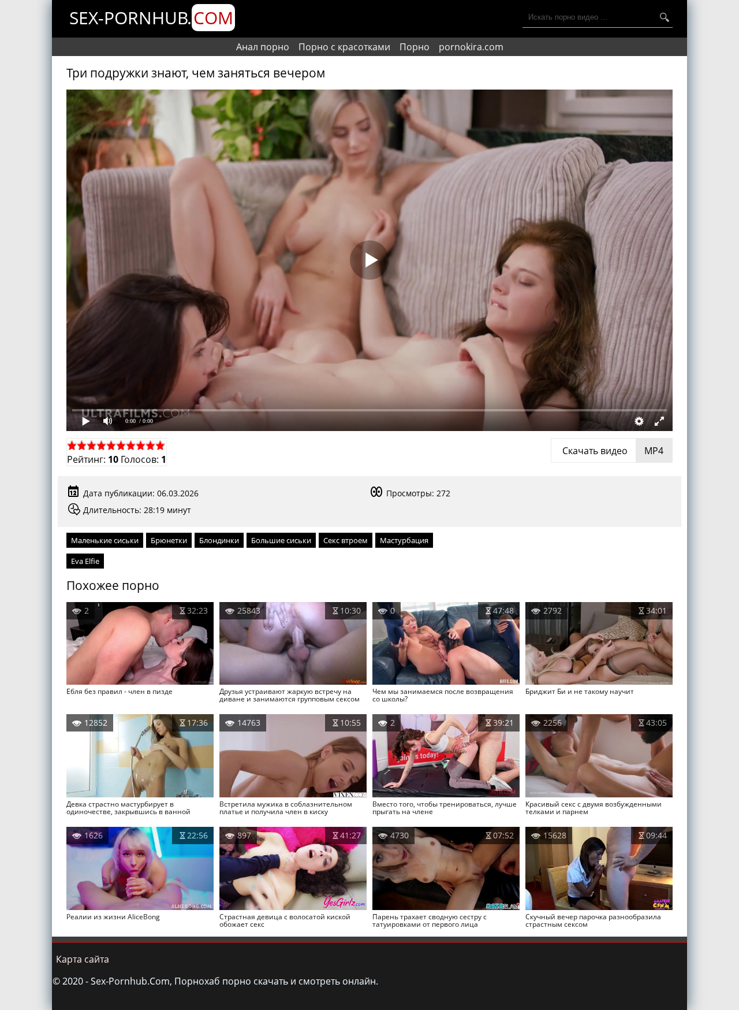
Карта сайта (82, 959)
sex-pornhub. (151, 17)
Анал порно (262, 46)
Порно (415, 46)
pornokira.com (471, 46)
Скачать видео (611, 450)
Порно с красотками (344, 46)
